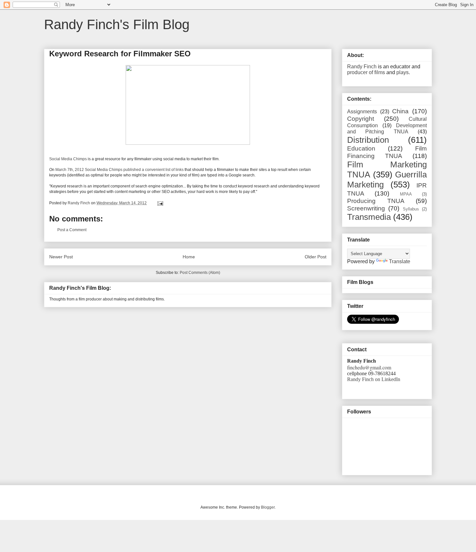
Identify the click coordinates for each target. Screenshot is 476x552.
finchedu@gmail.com (369, 367)
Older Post (315, 256)
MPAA (406, 194)
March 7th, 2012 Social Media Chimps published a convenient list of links (119, 169)
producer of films (366, 72)
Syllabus (411, 209)
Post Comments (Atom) (200, 272)
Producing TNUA (375, 200)
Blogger (268, 507)
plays (402, 72)
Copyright (360, 118)
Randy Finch (362, 66)
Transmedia (369, 216)
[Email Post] (159, 203)
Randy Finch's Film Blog (116, 24)
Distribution (368, 139)
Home (189, 256)
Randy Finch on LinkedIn (373, 379)
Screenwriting (366, 208)
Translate (399, 261)
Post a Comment (71, 230)
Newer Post (61, 256)
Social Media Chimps (68, 159)
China (400, 111)
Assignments (362, 111)
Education (361, 148)
